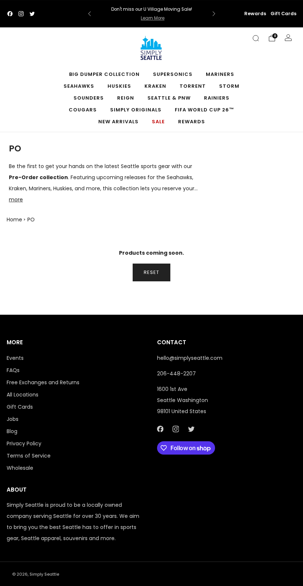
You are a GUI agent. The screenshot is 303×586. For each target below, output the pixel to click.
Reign (125, 97)
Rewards (255, 13)
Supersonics (173, 74)
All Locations (22, 394)
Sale (158, 121)
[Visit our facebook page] (10, 13)
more (16, 199)
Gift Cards (283, 13)
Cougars (83, 109)
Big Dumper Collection (104, 74)
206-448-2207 (176, 373)
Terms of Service (29, 455)
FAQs (13, 370)
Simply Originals (135, 109)
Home (14, 219)
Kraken (155, 86)
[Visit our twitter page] (32, 13)
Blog (12, 431)
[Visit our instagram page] (21, 13)
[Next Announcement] (214, 14)
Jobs (12, 419)
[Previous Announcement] (89, 14)
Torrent (193, 86)
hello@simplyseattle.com (189, 358)
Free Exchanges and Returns (43, 382)
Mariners (220, 74)
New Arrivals (118, 121)
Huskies (119, 86)
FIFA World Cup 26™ (204, 109)
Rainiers (216, 97)
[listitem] (151, 14)
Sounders (89, 97)
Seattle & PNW (169, 97)
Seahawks (79, 86)
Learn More (152, 18)
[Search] (255, 38)
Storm (229, 86)
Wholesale (20, 468)
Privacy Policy (24, 443)
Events (15, 358)
